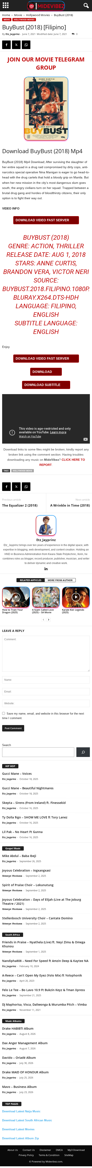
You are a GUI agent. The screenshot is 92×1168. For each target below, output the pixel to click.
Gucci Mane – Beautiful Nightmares (27, 788)
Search (6, 745)
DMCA (59, 1150)
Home (6, 15)
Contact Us (29, 1150)
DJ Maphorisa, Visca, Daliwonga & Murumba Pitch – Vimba (44, 1004)
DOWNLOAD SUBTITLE (42, 385)
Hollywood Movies (38, 15)
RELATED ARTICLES (30, 580)
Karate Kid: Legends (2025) (73, 611)
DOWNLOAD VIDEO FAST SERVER (42, 220)
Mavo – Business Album (19, 1087)
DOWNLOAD (42, 372)
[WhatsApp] (26, 44)
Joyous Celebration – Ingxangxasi (26, 870)
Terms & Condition (49, 1155)
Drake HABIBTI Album (17, 1028)
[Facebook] (6, 44)
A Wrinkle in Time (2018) (70, 505)
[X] (16, 44)
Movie (18, 15)
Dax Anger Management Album (24, 1043)
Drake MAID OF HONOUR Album (25, 1072)
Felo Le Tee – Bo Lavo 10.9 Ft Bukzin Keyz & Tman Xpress (43, 990)
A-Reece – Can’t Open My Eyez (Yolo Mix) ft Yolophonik (42, 975)
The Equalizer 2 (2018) (19, 505)
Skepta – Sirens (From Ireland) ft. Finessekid (34, 803)
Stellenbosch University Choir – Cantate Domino (37, 918)
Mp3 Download (76, 1150)
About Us (12, 1150)
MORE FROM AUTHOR (60, 580)
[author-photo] (46, 525)
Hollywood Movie (22, 470)
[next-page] (48, 619)
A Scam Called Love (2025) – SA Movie (43, 611)
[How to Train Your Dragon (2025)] (16, 597)
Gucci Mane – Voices (17, 774)
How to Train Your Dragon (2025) (12, 611)
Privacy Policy (26, 1155)
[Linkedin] (46, 569)
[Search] (83, 752)
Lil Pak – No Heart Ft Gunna (22, 832)
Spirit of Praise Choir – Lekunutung (27, 885)
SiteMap (68, 1155)
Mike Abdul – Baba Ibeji (19, 856)
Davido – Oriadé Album (19, 1058)
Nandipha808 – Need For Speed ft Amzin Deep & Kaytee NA (45, 961)
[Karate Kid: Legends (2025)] (76, 597)
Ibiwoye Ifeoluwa (12, 875)
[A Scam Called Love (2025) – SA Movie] (46, 597)
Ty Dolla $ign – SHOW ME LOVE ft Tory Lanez (34, 817)
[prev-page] (43, 619)
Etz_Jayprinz (12, 34)
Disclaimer (45, 1150)
